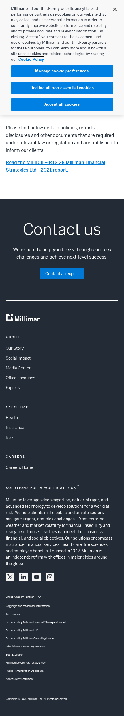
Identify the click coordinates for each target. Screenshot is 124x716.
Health (12, 417)
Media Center (18, 368)
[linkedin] (23, 577)
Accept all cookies (61, 104)
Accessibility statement (19, 679)
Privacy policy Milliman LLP (22, 630)
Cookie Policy (31, 59)
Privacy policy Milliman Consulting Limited (30, 638)
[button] (10, 577)
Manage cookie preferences (62, 71)
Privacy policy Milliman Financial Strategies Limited (36, 622)
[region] (62, 57)
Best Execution (14, 654)
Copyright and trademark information (28, 606)
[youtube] (36, 577)
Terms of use (13, 614)
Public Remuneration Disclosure (25, 671)
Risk (9, 437)
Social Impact (18, 358)
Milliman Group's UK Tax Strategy (26, 663)
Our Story (15, 348)
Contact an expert (62, 273)
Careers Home (19, 467)
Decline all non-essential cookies (62, 87)
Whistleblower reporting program (25, 646)
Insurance (15, 427)
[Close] (114, 9)
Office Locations (20, 377)
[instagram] (50, 577)
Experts (13, 387)
